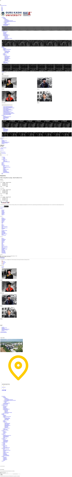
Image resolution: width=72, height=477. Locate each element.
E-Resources (6, 60)
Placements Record (5, 129)
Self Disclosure (3, 232)
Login (2, 217)
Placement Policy (5, 131)
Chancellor (6, 19)
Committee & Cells (5, 35)
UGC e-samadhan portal (3, 2)
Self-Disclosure (5, 171)
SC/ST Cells (6, 36)
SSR (3, 166)
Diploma (4, 433)
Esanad (3, 234)
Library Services (7, 57)
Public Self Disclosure (4, 233)
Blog (2, 173)
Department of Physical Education (7, 111)
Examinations (5, 54)
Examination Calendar (7, 51)
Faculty (3, 267)
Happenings (3, 220)
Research (3, 115)
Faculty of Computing (6, 110)
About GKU (3, 17)
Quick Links (3, 448)
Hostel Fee (3, 143)
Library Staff (6, 59)
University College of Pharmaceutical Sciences (8, 113)
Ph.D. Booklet (5, 170)
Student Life (4, 33)
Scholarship (3, 141)
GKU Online (4, 5)
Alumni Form (5, 458)
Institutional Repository (7, 58)
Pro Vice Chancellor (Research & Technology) (10, 21)
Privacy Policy (3, 251)
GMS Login (1, 5)
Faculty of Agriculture (6, 108)
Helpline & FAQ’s (5, 130)
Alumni (4, 157)
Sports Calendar (7, 419)
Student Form (5, 459)
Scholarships (3, 228)
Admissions (3, 212)
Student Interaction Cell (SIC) (6, 450)
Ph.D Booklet (3, 231)
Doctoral (4, 432)
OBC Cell (3, 164)
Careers (3, 162)
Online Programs (4, 239)
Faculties (3, 46)
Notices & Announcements (6, 161)
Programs (4, 48)
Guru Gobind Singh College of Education (8, 112)
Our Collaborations (5, 25)
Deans (5, 23)
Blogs (2, 222)
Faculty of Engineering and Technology (8, 106)
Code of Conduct (5, 62)
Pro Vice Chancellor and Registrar (9, 20)
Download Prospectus (3, 147)
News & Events (5, 159)
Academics (3, 47)
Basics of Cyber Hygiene (6, 172)
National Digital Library (6, 165)
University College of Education (7, 114)
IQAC (2, 163)
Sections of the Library (7, 56)
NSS (2, 243)
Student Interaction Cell (4, 227)
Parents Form (4, 457)
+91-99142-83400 (3, 153)
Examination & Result (4, 230)
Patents (4, 118)
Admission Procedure (4, 140)
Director (6, 22)
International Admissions (5, 329)
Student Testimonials (5, 440)
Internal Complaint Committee (8, 38)
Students (4, 158)
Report (4, 460)
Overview (6, 55)
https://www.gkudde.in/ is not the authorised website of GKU (7, 3)
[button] (36, 0)
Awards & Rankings (5, 24)
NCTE (4, 168)
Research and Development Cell (7, 116)
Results (4, 53)
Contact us (3, 136)
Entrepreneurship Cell (5, 117)
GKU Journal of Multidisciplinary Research (5, 1)
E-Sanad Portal (3, 252)
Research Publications (6, 436)
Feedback (3, 249)
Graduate (4, 431)
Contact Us (3, 221)
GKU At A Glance (5, 31)
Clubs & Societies (5, 34)
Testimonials (3, 219)
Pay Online (3, 218)
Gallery (4, 160)
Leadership (4, 18)
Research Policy (5, 119)
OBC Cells (6, 37)
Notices (4, 61)
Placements (3, 438)
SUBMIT (1, 474)
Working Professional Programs (7, 49)
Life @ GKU (4, 32)
